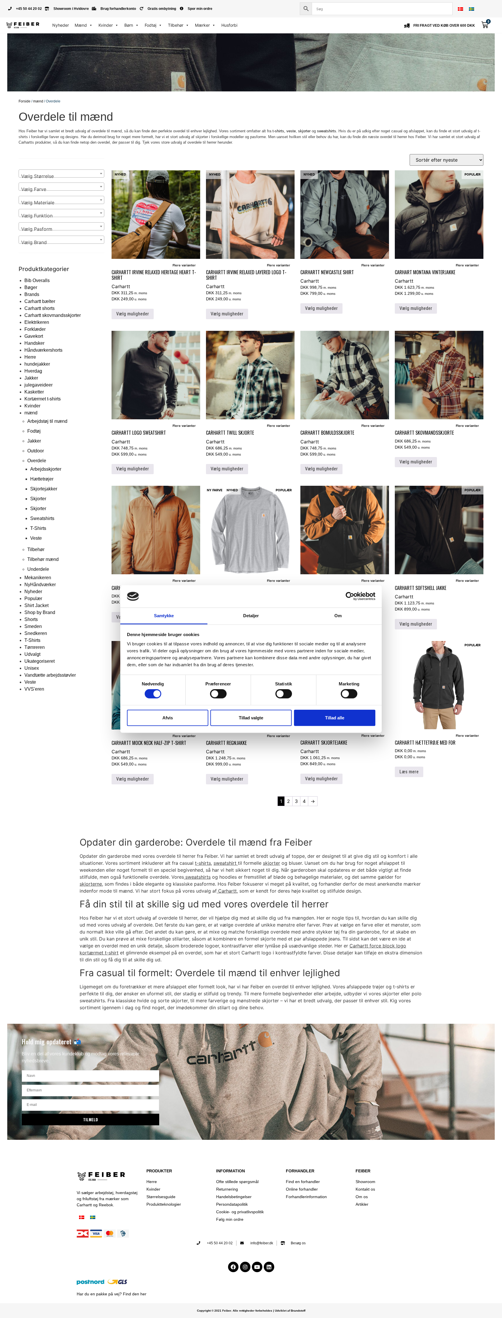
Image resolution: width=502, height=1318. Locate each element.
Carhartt (121, 286)
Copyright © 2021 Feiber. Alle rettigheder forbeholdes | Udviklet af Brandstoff (251, 1310)
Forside (25, 101)
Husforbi (229, 25)
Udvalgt (32, 654)
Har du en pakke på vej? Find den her (111, 1294)
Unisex (31, 668)
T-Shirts (38, 528)
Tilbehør (175, 25)
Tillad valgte (251, 717)
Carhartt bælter (39, 301)
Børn (128, 25)
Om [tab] (338, 615)
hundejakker (37, 364)
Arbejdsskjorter (45, 469)
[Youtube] (257, 1267)
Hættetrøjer (41, 478)
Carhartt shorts (39, 308)
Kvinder (105, 25)
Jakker (31, 377)
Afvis (167, 717)
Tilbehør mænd (43, 559)
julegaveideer (38, 384)
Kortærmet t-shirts (42, 398)
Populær (33, 598)
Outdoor (35, 450)
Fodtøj (150, 25)
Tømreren (34, 647)
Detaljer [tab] (251, 615)
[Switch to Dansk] (460, 9)
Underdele (38, 569)
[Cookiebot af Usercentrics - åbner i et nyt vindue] (349, 596)
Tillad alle (334, 717)
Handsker (34, 343)
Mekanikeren (37, 577)
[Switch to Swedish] (471, 9)
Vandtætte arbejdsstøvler (50, 675)
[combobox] (61, 173)
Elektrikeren (36, 322)
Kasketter (34, 391)
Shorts (31, 619)
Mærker (202, 25)
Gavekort (33, 336)
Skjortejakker (43, 488)
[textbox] (61, 176)
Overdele (36, 460)
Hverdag (33, 371)
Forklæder (35, 329)
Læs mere (409, 771)
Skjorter (38, 498)
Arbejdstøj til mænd (47, 421)
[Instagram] (245, 1267)
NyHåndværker (40, 584)
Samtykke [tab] (164, 615)
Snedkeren (35, 633)
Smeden (33, 626)
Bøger (30, 287)
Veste (36, 538)
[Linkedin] (269, 1267)
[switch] (218, 693)
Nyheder (60, 25)
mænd (38, 101)
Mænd (81, 25)
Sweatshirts (42, 518)
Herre (30, 357)
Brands (31, 294)
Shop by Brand (39, 612)
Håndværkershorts (43, 350)
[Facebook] (233, 1267)
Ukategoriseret (39, 661)
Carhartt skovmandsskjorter (52, 315)
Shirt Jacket (36, 605)
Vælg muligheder (132, 314)
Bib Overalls (37, 280)
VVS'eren (34, 689)
